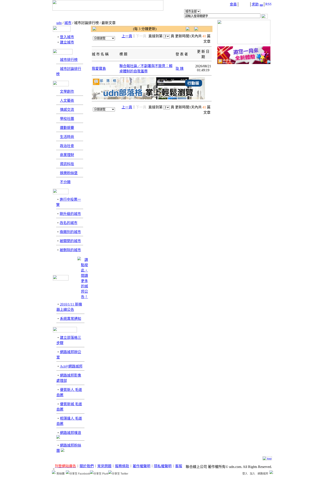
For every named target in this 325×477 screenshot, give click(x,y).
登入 (245, 473)
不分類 (65, 182)
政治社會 (67, 146)
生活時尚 (67, 137)
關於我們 (87, 466)
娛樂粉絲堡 (69, 173)
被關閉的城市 (70, 241)
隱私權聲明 (163, 466)
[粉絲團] (53, 472)
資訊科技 (67, 164)
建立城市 (67, 42)
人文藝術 (67, 100)
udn (59, 23)
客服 (178, 466)
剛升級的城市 (70, 214)
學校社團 (67, 119)
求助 (255, 4)
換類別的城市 (70, 232)
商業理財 (67, 155)
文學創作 (67, 91)
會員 (233, 4)
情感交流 (67, 109)
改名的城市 (68, 223)
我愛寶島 (99, 68)
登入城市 (67, 37)
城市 (67, 23)
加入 (252, 473)
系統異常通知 (70, 319)
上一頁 (127, 36)
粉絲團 (61, 473)
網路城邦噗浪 (70, 433)
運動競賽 (67, 128)
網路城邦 (263, 473)
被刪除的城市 (70, 250)
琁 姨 (180, 68)
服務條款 (122, 466)
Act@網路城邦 (71, 366)
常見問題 (104, 466)
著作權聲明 (141, 466)
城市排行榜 (69, 60)
